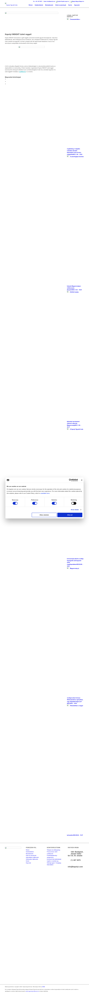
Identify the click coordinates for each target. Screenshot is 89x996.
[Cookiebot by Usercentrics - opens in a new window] (70, 480)
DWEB (43, 986)
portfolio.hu (22, 71)
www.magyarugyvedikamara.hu (32, 991)
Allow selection (44, 515)
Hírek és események (31, 855)
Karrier (27, 861)
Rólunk (27, 850)
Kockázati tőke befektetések (54, 859)
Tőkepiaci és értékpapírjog (53, 850)
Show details (75, 509)
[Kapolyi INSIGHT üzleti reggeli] (31, 22)
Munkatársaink (29, 853)
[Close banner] (81, 480)
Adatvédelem (50, 864)
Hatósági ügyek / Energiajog (54, 863)
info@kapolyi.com (75, 866)
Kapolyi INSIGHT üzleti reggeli (18, 34)
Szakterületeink (30, 852)
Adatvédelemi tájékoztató (32, 857)
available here (45, 493)
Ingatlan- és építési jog (52, 861)
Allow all (69, 515)
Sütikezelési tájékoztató (32, 859)
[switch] (34, 503)
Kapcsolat (28, 863)
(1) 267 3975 (76, 860)
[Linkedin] (82, 994)
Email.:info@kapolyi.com (49, 1)
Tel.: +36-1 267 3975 (37, 1)
